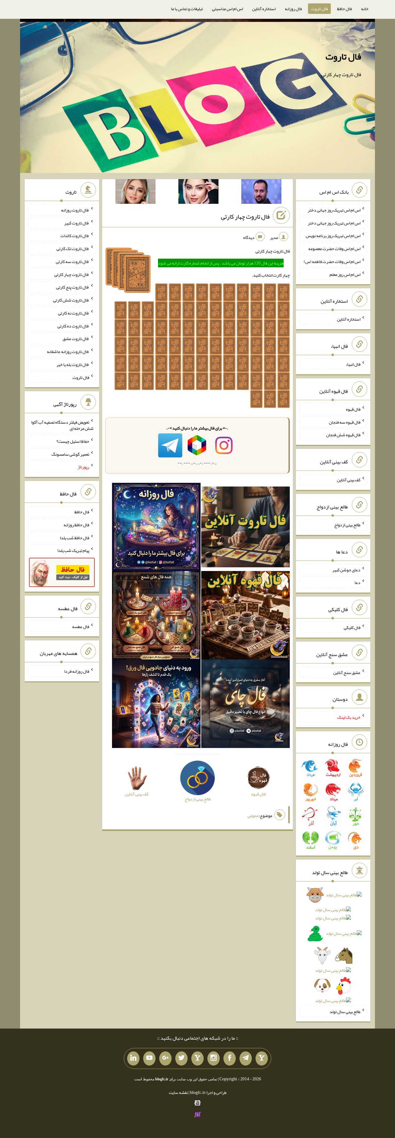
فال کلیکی (352, 627)
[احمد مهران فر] (261, 192)
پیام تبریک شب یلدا (73, 550)
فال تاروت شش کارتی (71, 300)
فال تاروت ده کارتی (73, 325)
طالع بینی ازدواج (347, 524)
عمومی (253, 815)
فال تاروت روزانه (75, 210)
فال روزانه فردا (76, 671)
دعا (357, 582)
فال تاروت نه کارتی (73, 313)
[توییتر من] (181, 1058)
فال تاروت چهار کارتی (245, 216)
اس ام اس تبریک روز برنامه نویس (333, 235)
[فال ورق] (156, 705)
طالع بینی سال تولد (345, 1011)
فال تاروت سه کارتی (72, 261)
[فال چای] (245, 705)
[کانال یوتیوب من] (149, 1058)
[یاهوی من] (262, 1058)
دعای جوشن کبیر (346, 569)
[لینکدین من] (133, 1058)
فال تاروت (319, 8)
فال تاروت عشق (76, 338)
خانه (364, 8)
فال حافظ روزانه (76, 524)
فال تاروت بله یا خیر (72, 364)
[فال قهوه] (245, 616)
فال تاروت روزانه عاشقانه (68, 351)
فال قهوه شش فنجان (343, 434)
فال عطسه (80, 626)
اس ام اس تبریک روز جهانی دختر (334, 210)
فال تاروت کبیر (76, 222)
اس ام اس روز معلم (345, 274)
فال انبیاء (353, 364)
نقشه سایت (178, 1092)
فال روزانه (293, 8)
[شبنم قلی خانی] (135, 192)
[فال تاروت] (245, 528)
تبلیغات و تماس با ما (187, 8)
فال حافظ (344, 8)
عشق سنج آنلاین (346, 672)
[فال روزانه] (156, 528)
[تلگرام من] (245, 1058)
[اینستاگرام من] (213, 1058)
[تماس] (197, 1058)
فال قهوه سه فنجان (344, 421)
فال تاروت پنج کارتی (72, 287)
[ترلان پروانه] (198, 192)
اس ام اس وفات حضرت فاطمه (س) (332, 261)
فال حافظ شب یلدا (74, 537)
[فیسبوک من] (229, 1058)
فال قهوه (353, 409)
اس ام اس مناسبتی (227, 8)
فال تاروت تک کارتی (72, 248)
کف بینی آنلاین (348, 479)
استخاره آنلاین (264, 8)
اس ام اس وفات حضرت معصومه (334, 248)
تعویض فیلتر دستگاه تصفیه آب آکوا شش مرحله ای (62, 425)
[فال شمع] (156, 616)
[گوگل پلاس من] (165, 1058)
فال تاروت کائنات (74, 235)
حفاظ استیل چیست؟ (72, 441)
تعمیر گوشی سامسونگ (70, 454)
